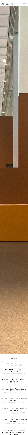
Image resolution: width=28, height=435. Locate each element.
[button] (25, 3)
